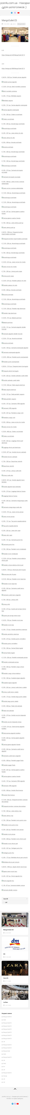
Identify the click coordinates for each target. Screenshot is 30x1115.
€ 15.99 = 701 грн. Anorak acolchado (12, 338)
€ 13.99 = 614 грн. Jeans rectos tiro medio (14, 262)
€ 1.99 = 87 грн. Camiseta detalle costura (13, 885)
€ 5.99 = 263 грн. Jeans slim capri (11, 530)
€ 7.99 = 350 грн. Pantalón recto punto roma (14, 820)
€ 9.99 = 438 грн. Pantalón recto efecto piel (14, 839)
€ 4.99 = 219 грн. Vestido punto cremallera (14, 639)
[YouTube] (18, 13)
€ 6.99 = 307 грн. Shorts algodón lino (12, 876)
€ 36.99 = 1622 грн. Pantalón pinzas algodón (14, 77)
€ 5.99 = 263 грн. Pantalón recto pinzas (13, 829)
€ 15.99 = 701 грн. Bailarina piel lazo (12, 318)
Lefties (5, 1002)
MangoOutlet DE (8, 930)
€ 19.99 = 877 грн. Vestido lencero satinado (14, 452)
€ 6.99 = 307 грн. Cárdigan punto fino (12, 848)
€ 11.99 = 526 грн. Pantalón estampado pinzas (15, 657)
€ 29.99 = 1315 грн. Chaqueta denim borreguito (15, 366)
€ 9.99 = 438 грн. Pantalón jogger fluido (13, 760)
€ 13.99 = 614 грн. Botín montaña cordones (14, 86)
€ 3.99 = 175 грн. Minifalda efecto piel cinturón (15, 857)
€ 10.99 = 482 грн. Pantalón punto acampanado (15, 357)
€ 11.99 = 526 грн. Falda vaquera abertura (13, 385)
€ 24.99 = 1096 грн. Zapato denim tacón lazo (14, 867)
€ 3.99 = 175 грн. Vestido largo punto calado (14, 696)
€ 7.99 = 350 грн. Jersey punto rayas (12, 271)
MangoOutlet (21, 24)
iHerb (4, 1020)
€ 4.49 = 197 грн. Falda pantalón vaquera (13, 394)
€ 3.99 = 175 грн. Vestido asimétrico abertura (14, 629)
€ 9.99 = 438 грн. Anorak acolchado (11, 142)
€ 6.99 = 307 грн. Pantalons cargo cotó (12, 413)
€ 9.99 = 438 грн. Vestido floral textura (12, 790)
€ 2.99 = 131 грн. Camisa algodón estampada (14, 105)
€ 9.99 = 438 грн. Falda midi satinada (12, 706)
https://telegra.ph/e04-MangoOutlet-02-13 (13, 55)
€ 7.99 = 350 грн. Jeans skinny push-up (12, 223)
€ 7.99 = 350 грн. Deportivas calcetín (12, 461)
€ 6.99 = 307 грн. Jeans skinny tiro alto (12, 133)
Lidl (4, 1041)
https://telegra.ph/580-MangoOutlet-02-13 (13, 68)
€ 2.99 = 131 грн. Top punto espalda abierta (14, 521)
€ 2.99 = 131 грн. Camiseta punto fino (12, 540)
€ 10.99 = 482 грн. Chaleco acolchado (12, 431)
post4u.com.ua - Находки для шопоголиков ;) (15, 5)
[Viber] (15, 13)
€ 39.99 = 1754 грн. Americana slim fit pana (14, 570)
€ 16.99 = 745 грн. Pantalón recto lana (12, 620)
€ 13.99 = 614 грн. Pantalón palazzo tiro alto (14, 280)
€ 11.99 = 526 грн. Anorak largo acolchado (13, 193)
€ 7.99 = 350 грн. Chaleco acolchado (12, 114)
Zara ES (5, 978)
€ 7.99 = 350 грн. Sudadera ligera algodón (13, 678)
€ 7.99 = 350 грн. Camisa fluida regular (12, 648)
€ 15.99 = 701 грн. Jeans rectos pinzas (12, 512)
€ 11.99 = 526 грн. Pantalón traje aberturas (13, 308)
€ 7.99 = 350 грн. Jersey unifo (10, 599)
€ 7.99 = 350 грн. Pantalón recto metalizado (14, 549)
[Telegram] (11, 13)
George (5, 1076)
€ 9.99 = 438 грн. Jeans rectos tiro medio (13, 422)
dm (4, 954)
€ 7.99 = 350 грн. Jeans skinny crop (11, 811)
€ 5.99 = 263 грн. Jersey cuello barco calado (14, 687)
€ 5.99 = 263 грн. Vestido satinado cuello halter (15, 375)
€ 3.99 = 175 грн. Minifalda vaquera (11, 96)
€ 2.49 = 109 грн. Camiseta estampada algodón (15, 348)
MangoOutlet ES (7, 1016)
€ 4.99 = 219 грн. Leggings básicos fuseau (14, 491)
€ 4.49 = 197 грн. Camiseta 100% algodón (13, 403)
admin (14, 24)
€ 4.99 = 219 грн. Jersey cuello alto (11, 471)
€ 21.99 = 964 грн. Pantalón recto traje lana (14, 579)
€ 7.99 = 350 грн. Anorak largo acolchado (13, 124)
